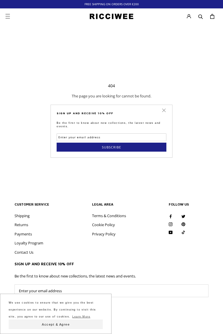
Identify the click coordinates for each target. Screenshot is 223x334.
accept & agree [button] (56, 324)
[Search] (200, 16)
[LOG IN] (189, 16)
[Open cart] (212, 16)
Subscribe (111, 147)
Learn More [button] (81, 316)
